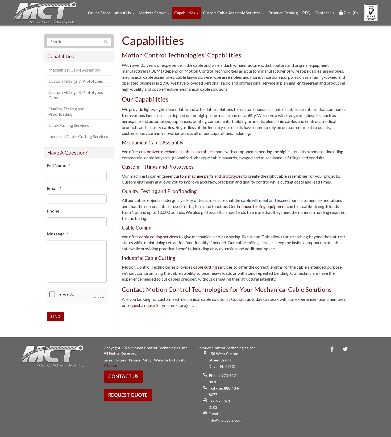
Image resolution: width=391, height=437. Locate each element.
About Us (123, 12)
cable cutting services (213, 266)
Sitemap (110, 365)
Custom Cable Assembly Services (232, 12)
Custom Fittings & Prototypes (75, 81)
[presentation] (77, 295)
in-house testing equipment (261, 206)
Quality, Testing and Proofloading (66, 111)
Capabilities (185, 12)
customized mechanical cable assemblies (176, 151)
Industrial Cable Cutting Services (78, 136)
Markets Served (153, 12)
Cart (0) (350, 12)
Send (55, 316)
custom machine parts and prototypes (208, 175)
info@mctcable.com (225, 420)
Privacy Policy (140, 360)
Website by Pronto (170, 360)
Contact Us (324, 12)
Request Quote (128, 395)
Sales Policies (115, 360)
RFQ (306, 12)
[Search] (106, 42)
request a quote (141, 305)
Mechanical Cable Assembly (74, 69)
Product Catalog (283, 12)
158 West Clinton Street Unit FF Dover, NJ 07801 (223, 360)
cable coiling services (158, 236)
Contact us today (246, 299)
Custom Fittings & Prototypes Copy (75, 95)
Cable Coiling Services (68, 125)
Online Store (99, 12)
